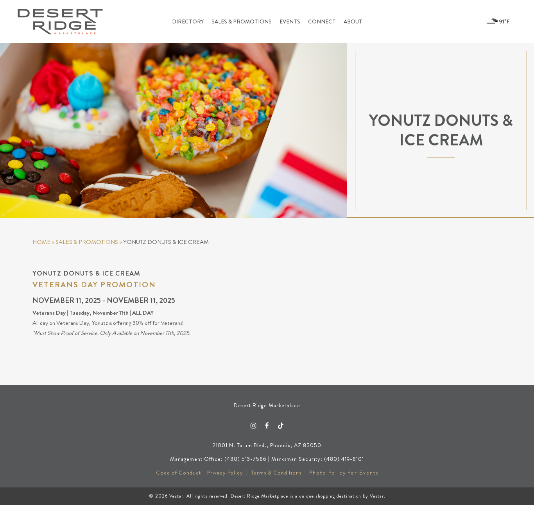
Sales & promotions (87, 242)
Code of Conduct (178, 472)
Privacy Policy (225, 472)
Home (41, 242)
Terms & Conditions (276, 472)
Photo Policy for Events (343, 472)
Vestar (176, 496)
